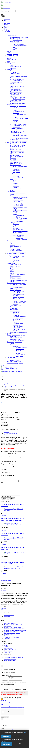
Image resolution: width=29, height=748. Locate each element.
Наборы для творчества (16, 337)
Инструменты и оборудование (18, 284)
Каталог (6, 21)
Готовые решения (8, 634)
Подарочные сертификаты (14, 361)
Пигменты (9, 58)
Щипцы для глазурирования (17, 145)
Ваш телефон (4, 675)
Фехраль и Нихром (15, 129)
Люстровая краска (18, 115)
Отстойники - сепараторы (17, 86)
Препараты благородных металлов (19, 141)
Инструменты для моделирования (19, 144)
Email (2, 482)
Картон (12, 273)
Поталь (15, 117)
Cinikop (15, 48)
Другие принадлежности (16, 156)
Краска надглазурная (18, 111)
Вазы (14, 225)
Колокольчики (16, 226)
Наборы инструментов (16, 163)
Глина (11, 242)
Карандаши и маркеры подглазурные (16, 56)
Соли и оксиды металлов (16, 128)
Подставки (13, 68)
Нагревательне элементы (20, 349)
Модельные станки (15, 85)
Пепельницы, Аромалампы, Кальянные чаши (20, 231)
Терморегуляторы (14, 94)
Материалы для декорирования (18, 106)
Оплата (6, 24)
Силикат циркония (15, 249)
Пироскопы (16, 169)
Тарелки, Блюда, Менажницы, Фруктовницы (20, 202)
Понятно (6, 736)
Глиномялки (13, 72)
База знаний (7, 23)
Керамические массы (12, 35)
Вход (2, 728)
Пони (14, 184)
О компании (7, 19)
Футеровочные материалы (17, 256)
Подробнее (3, 515)
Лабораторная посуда (15, 149)
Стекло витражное (15, 311)
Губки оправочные (18, 177)
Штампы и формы (14, 155)
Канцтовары (13, 336)
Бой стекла (16, 312)
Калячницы (13, 158)
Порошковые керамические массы (19, 37)
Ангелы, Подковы (18, 229)
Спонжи (15, 174)
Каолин (12, 243)
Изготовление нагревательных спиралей (14, 628)
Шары (14, 262)
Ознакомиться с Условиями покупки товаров (12, 707)
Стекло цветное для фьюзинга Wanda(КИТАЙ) (20, 300)
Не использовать (20, 744)
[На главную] (6, 2)
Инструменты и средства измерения (16, 142)
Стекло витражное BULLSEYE (18, 321)
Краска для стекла (18, 287)
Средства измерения (15, 165)
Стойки (12, 65)
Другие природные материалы (18, 252)
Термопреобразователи (16, 92)
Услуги (5, 20)
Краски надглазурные (12, 55)
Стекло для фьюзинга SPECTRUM (18, 297)
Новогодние (19, 238)
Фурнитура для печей (22, 347)
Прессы (12, 87)
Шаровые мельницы (15, 93)
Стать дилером (8, 651)
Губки (11, 173)
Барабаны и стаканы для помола (18, 97)
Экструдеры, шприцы (15, 162)
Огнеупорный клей (15, 266)
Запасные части (14, 75)
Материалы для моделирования (18, 124)
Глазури (9, 51)
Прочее (12, 194)
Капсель (12, 63)
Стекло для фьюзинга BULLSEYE (18, 295)
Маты (11, 267)
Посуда (12, 196)
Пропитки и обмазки (15, 278)
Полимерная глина (15, 339)
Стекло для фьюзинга (15, 290)
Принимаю (6, 744)
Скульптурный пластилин (20, 125)
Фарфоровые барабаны (19, 99)
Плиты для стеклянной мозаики (18, 332)
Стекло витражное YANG (20, 316)
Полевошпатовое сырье (16, 250)
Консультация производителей (12, 633)
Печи (8, 61)
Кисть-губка (16, 176)
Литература (10, 333)
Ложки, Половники (18, 200)
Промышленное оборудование (15, 363)
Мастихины (13, 159)
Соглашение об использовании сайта (13, 657)
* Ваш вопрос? (4, 680)
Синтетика (16, 186)
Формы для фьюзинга (15, 305)
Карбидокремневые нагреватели (18, 76)
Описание (6, 432)
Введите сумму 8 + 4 (6, 496)
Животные (16, 224)
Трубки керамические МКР (17, 131)
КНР (14, 49)
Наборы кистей (17, 188)
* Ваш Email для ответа (7, 674)
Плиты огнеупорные (15, 66)
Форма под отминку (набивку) (18, 193)
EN (2, 14)
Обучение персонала (9, 635)
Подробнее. (3, 741)
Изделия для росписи (18, 340)
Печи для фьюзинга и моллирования (15, 309)
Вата (11, 270)
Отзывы (6, 434)
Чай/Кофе (15, 214)
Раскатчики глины (15, 89)
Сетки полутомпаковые (16, 132)
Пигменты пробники (21, 114)
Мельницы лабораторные (16, 82)
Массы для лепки (14, 42)
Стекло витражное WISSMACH (18, 318)
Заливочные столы (15, 73)
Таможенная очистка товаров (11, 637)
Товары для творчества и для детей (16, 335)
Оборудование (10, 69)
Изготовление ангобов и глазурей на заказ (15, 630)
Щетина (15, 187)
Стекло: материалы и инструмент (16, 283)
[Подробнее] (14, 510)
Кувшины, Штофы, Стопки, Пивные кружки (20, 198)
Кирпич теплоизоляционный (17, 274)
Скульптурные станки (16, 90)
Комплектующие (14, 344)
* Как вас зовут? (5, 672)
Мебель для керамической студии (19, 79)
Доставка (6, 26)
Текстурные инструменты (17, 152)
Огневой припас (11, 62)
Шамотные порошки (15, 246)
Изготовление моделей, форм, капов (13, 631)
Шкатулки (15, 228)
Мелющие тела (14, 257)
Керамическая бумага (15, 264)
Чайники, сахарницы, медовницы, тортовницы (22, 220)
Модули (12, 281)
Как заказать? (7, 31)
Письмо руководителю (10, 649)
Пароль (2, 726)
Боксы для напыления (15, 70)
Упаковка (12, 343)
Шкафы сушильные (15, 101)
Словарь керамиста (9, 615)
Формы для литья (11, 191)
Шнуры (12, 269)
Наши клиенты (8, 648)
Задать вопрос (4, 717)
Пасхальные (19, 236)
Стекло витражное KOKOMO (18, 314)
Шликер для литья (15, 38)
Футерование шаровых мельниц (12, 627)
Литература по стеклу (15, 306)
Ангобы (9, 52)
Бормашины (13, 190)
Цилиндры (16, 260)
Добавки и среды (17, 122)
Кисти (11, 179)
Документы (7, 652)
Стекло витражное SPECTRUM (18, 324)
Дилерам (6, 28)
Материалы (10, 104)
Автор (2, 480)
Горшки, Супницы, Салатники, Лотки (18, 205)
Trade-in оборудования (9, 623)
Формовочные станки (15, 100)
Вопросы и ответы (9, 617)
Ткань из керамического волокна (18, 280)
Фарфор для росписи (12, 357)
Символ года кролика (22, 239)
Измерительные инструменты (17, 171)
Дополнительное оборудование (20, 355)
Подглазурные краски (19, 108)
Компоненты (16, 127)
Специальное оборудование (17, 103)
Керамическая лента (15, 276)
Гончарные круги (11, 59)
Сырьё (8, 240)
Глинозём (12, 245)
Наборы (15, 121)
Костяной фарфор (14, 360)
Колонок (15, 183)
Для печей (15, 346)
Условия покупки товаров (10, 660)
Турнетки (12, 96)
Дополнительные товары (10, 433)
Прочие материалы (15, 139)
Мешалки (12, 83)
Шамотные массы (14, 41)
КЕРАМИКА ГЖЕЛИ (19, 44)
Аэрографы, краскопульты (17, 151)
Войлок (12, 271)
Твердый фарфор (14, 358)
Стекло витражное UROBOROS (18, 327)
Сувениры (12, 222)
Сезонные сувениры (18, 235)
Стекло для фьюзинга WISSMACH (18, 292)
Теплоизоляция (11, 263)
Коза (14, 181)
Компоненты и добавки (16, 134)
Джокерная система (18, 80)
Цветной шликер (17, 40)
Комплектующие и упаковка (14, 342)
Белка (14, 180)
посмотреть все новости (7, 580)
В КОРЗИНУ (4, 425)
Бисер (14, 259)
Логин (2, 725)
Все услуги (7, 638)
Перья (11, 153)
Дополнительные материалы (20, 138)
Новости (6, 27)
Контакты (6, 30)
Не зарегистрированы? (7, 730)
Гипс (11, 247)
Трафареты (13, 160)
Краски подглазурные (12, 54)
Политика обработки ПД (10, 659)
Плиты (12, 277)
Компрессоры (13, 78)
